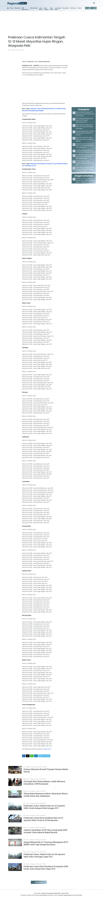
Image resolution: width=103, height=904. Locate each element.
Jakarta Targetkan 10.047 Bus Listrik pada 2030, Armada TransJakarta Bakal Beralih (46, 831)
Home (12, 8)
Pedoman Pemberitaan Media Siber (51, 893)
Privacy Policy (65, 893)
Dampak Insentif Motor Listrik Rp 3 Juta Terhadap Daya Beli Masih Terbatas (85, 133)
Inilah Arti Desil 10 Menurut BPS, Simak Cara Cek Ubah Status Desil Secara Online (85, 114)
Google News (47, 749)
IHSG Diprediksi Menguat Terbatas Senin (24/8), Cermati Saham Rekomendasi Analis (85, 156)
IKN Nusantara (25, 8)
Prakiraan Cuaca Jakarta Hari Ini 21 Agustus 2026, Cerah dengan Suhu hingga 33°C (44, 806)
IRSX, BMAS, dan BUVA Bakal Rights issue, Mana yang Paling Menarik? (84, 139)
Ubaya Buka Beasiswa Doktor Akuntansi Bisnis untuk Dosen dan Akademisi (46, 794)
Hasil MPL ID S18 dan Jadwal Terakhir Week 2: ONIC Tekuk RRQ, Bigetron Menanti (85, 180)
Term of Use (37, 893)
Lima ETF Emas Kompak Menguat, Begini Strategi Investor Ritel (85, 162)
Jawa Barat (41, 8)
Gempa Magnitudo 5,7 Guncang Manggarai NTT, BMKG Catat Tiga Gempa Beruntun (46, 843)
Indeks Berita (39, 882)
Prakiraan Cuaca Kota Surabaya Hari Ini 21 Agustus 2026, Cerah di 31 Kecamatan (43, 819)
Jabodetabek (34, 8)
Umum (79, 8)
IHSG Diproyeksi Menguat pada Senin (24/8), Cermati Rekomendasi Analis (84, 120)
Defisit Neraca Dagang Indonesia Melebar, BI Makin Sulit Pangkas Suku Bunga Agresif (85, 169)
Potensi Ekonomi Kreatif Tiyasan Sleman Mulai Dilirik (46, 770)
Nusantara (66, 8)
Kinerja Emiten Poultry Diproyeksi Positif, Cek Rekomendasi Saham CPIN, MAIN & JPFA (85, 145)
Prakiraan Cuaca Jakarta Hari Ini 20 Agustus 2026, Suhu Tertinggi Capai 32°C (44, 855)
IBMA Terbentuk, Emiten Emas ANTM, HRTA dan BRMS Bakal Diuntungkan (84, 126)
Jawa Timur (52, 8)
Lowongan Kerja (58, 8)
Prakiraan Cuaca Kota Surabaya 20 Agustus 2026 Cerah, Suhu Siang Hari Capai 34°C (46, 867)
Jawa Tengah (46, 8)
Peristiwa (73, 8)
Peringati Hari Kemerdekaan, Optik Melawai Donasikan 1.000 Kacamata (44, 782)
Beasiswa (18, 8)
